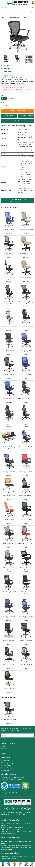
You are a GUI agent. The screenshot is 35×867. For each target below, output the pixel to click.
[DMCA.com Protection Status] (25, 786)
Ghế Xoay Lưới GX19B (9, 640)
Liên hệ (3, 753)
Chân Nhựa (11, 98)
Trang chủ (3, 746)
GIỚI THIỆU (4, 728)
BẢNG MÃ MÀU (14, 728)
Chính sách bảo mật (6, 770)
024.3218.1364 (26, 827)
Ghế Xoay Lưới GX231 (9, 398)
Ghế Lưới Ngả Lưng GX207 (9, 350)
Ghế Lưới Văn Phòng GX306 (9, 719)
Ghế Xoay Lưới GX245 (9, 253)
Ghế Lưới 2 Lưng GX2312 (26, 326)
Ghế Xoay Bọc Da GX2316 (26, 277)
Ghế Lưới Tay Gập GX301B (25, 543)
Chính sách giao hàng (7, 763)
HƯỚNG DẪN (5, 730)
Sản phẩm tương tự (10, 208)
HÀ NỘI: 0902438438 (9, 115)
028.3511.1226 (26, 845)
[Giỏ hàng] (33, 4)
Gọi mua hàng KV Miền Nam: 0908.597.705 (13, 779)
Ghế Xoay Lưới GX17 (26, 664)
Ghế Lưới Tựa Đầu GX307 (26, 495)
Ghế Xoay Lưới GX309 (9, 495)
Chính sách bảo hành (7, 760)
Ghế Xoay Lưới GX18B (9, 664)
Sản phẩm (3, 748)
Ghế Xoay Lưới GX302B (9, 543)
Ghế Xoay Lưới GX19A (26, 640)
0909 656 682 (27, 847)
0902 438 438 (18, 831)
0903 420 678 (9, 831)
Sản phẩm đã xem (9, 697)
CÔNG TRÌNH (15, 730)
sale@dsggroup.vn (9, 833)
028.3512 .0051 (16, 845)
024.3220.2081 (5, 829)
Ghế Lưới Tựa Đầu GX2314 (9, 326)
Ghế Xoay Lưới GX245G (26, 229)
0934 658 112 (27, 831)
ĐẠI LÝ (31, 728)
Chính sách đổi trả (6, 765)
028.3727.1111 (7, 845)
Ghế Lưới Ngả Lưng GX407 (25, 398)
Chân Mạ (3, 98)
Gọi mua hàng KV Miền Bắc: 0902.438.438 (12, 777)
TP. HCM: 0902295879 (26, 115)
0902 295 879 (9, 847)
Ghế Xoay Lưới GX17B (9, 688)
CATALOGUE (24, 728)
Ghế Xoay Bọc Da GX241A (26, 253)
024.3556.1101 (16, 827)
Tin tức (2, 751)
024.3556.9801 (7, 827)
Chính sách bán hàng (7, 767)
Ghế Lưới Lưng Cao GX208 (9, 592)
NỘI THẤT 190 (19, 83)
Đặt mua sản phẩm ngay (17, 200)
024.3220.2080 (14, 829)
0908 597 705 (18, 847)
